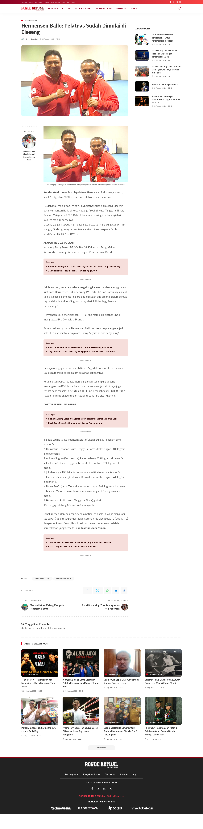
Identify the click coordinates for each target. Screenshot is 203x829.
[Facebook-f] (92, 789)
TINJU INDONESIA (30, 20)
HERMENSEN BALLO (64, 578)
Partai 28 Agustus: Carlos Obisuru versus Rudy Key (72, 546)
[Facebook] (170, 2)
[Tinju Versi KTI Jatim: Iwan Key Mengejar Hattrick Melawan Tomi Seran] (39, 663)
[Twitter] (173, 2)
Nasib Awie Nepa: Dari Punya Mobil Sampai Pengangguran (75, 423)
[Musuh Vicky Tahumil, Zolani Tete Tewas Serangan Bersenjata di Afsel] (142, 55)
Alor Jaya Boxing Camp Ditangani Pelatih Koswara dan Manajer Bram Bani (82, 418)
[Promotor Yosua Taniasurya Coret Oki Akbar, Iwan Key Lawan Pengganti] (81, 711)
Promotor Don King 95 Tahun (165, 84)
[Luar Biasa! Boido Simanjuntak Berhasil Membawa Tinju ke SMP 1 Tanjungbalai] (122, 711)
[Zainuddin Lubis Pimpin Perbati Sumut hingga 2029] (29, 141)
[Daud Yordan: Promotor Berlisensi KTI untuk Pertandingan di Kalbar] (142, 39)
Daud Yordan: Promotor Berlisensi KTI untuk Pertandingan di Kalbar (80, 347)
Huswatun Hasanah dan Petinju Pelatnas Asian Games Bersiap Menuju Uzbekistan (161, 731)
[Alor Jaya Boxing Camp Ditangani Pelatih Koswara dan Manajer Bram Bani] (81, 663)
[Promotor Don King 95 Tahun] (142, 86)
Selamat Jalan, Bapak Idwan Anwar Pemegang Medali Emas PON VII (79, 542)
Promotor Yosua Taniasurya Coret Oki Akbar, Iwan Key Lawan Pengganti (80, 731)
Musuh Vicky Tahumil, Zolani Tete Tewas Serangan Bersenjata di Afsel (164, 53)
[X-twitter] (98, 789)
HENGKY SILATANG (43, 578)
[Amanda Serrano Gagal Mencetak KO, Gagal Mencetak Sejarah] (142, 101)
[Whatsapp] (111, 789)
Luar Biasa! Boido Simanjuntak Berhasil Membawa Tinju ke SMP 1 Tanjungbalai (121, 731)
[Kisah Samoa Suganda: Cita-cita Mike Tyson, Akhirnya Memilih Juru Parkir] (142, 71)
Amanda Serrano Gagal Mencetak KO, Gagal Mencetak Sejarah (166, 99)
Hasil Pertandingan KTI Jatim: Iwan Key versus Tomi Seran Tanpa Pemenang (84, 266)
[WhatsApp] (180, 2)
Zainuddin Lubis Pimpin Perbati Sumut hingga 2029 (29, 155)
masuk (39, 628)
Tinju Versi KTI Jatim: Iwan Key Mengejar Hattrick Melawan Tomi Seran (81, 351)
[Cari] (180, 8)
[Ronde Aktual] (32, 8)
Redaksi (34, 39)
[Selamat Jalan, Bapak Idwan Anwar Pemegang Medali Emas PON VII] (163, 663)
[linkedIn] (115, 590)
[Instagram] (176, 2)
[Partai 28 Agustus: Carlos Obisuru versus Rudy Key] (39, 711)
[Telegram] (124, 590)
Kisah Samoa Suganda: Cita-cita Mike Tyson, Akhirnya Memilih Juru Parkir (166, 69)
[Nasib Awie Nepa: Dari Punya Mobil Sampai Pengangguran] (122, 663)
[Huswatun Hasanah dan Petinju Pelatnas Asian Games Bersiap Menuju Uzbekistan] (163, 711)
